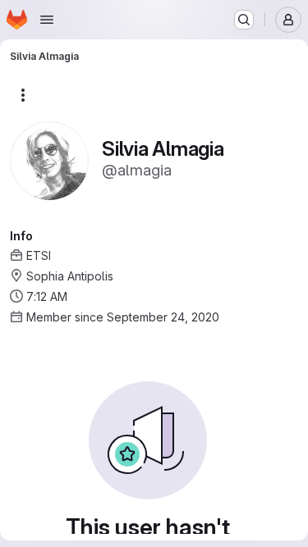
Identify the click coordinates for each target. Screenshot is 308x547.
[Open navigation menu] (47, 20)
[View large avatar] (49, 159)
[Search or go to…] (244, 20)
